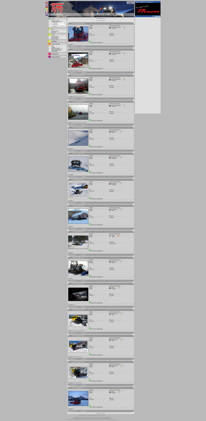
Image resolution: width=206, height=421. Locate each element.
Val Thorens (114, 157)
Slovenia (114, 28)
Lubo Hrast (111, 35)
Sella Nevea (114, 131)
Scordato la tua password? (57, 21)
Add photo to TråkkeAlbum (97, 42)
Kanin (113, 287)
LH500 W (91, 262)
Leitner (90, 27)
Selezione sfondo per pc (56, 50)
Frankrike (114, 158)
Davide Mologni (112, 243)
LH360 (90, 28)
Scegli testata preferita (130, 2)
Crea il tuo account (55, 20)
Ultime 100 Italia (55, 48)
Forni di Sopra (115, 313)
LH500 (90, 132)
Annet (113, 235)
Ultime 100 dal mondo (56, 49)
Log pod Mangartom (116, 27)
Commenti (54, 51)
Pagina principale (55, 30)
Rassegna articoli (54, 36)
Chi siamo (53, 32)
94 (103, 20)
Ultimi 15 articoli (55, 37)
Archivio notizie (54, 38)
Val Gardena (114, 209)
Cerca (52, 45)
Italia (113, 132)
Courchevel (114, 183)
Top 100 (53, 46)
